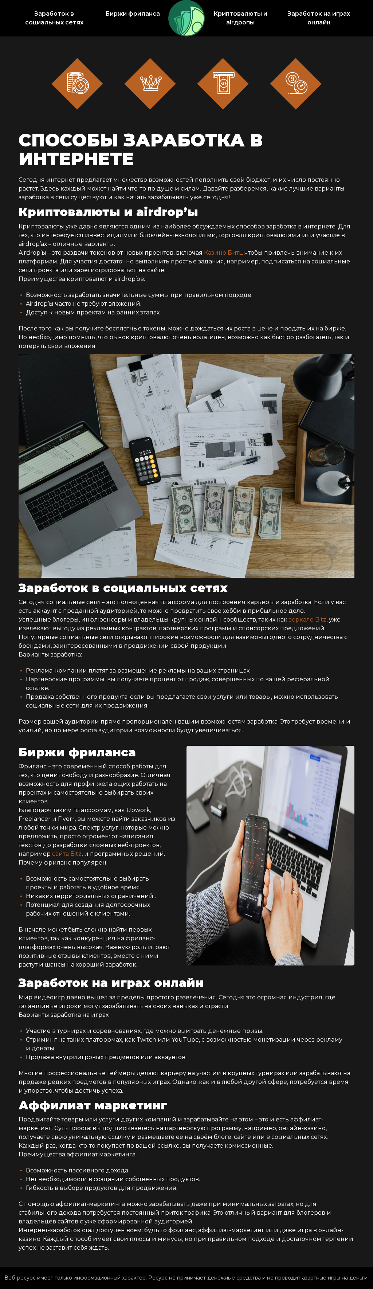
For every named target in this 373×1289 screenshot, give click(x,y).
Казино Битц (223, 252)
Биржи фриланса (132, 13)
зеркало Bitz (307, 619)
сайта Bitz (67, 853)
